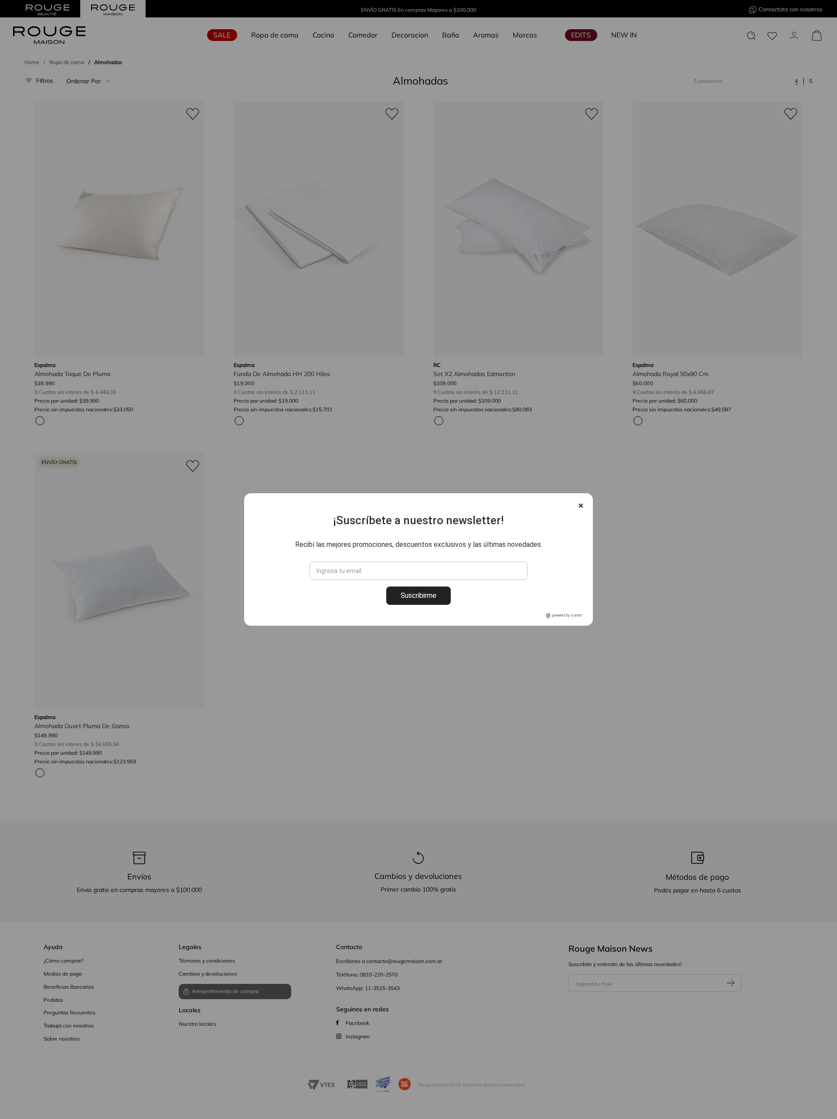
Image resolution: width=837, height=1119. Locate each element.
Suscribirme (418, 595)
